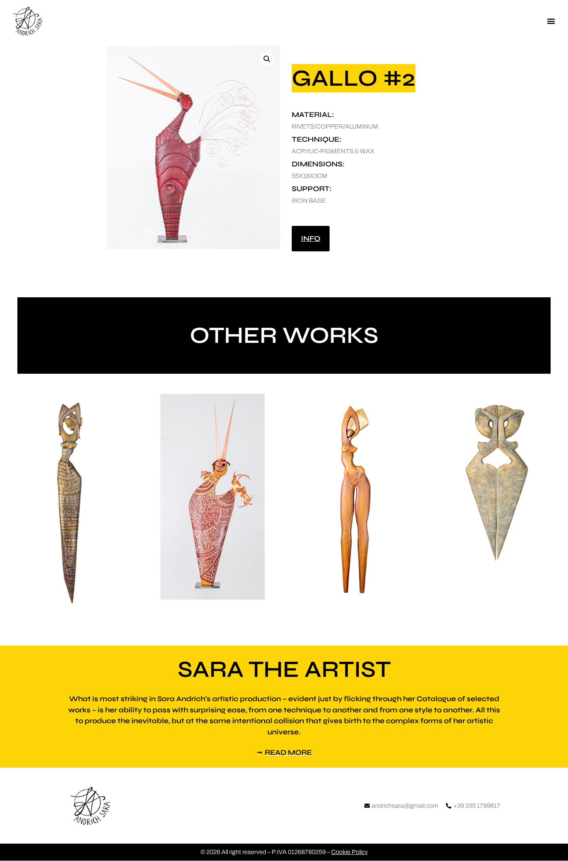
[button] (550, 21)
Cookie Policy (349, 852)
